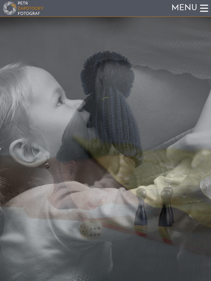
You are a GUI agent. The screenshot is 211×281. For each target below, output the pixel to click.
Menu (184, 8)
